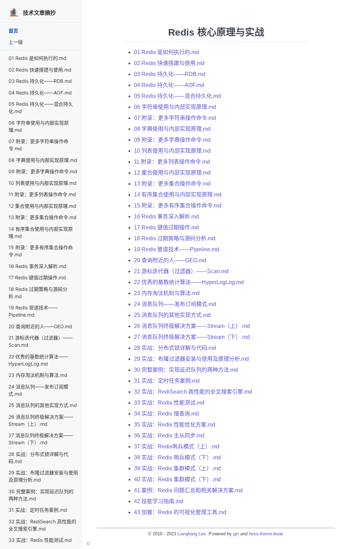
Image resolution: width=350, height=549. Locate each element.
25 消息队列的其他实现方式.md (43, 405)
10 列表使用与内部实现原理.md (43, 183)
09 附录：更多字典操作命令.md (43, 171)
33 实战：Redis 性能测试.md (40, 540)
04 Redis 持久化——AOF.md (40, 92)
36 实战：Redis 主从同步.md (169, 435)
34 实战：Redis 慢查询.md (166, 414)
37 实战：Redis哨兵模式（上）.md (176, 446)
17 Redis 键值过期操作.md (37, 277)
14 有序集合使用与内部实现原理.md (177, 194)
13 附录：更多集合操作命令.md (43, 217)
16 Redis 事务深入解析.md (37, 266)
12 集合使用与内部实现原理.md (42, 206)
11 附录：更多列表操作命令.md (42, 194)
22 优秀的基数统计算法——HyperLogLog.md (189, 282)
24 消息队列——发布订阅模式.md (175, 304)
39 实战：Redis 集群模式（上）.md (177, 468)
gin (236, 533)
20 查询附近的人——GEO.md (40, 326)
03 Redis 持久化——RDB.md (40, 81)
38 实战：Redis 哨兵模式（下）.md (177, 457)
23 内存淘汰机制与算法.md (38, 375)
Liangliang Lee (191, 533)
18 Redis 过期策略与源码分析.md (174, 238)
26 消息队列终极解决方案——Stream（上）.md (192, 326)
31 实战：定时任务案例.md (38, 510)
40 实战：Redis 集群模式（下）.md (177, 479)
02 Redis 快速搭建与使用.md (40, 70)
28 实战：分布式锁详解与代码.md (175, 348)
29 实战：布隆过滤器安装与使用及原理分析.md (191, 359)
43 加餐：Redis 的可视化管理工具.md (180, 512)
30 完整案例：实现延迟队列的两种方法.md (186, 370)
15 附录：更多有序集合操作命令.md (177, 205)
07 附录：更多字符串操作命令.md (175, 118)
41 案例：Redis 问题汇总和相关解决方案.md (188, 490)
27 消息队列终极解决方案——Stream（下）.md (192, 337)
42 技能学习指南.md (158, 501)
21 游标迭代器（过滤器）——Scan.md (181, 271)
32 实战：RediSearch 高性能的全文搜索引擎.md (193, 392)
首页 (13, 31)
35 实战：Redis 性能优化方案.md (174, 424)
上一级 (16, 42)
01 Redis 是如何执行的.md (37, 58)
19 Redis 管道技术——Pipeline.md (176, 249)
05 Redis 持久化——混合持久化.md (177, 96)
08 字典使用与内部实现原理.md (43, 160)
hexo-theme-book (266, 533)
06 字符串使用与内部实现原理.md (175, 107)
